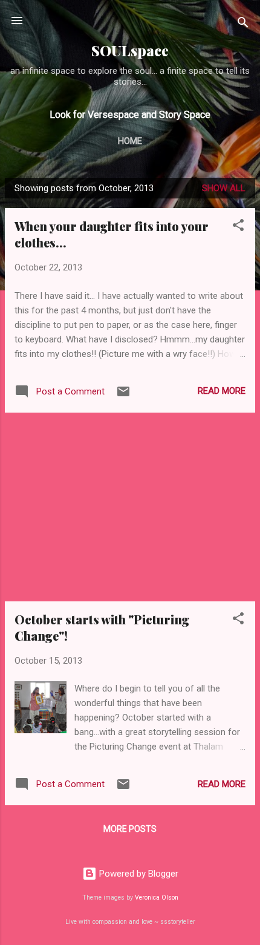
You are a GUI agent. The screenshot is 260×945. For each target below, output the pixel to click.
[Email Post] (123, 395)
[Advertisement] (130, 507)
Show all (223, 188)
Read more (221, 390)
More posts (130, 829)
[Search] (243, 24)
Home (130, 141)
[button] (238, 227)
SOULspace (130, 50)
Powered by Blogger (137, 873)
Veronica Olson (156, 897)
